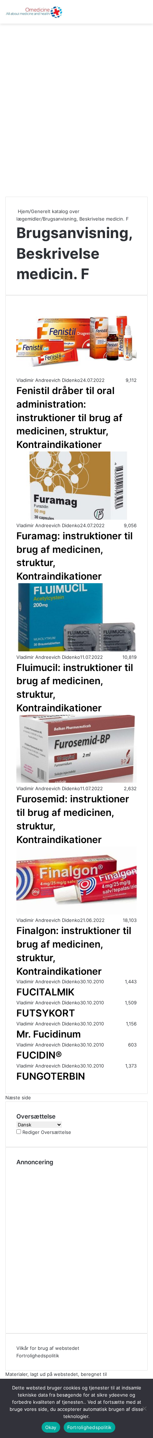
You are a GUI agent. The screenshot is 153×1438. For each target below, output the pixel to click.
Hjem (22, 211)
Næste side (18, 1097)
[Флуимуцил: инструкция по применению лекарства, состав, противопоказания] (76, 649)
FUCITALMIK (45, 992)
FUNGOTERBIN (50, 1076)
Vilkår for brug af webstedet (47, 1348)
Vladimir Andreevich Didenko (48, 380)
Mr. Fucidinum (48, 1034)
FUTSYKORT (45, 1013)
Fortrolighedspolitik (37, 1355)
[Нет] (144, 1408)
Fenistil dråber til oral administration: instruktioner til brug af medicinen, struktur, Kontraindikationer (69, 417)
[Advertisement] (76, 107)
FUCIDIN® (39, 1055)
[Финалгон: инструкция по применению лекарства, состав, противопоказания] (76, 912)
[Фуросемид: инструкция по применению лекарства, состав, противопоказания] (76, 781)
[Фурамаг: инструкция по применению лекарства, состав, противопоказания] (76, 518)
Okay (51, 1427)
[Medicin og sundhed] (33, 12)
